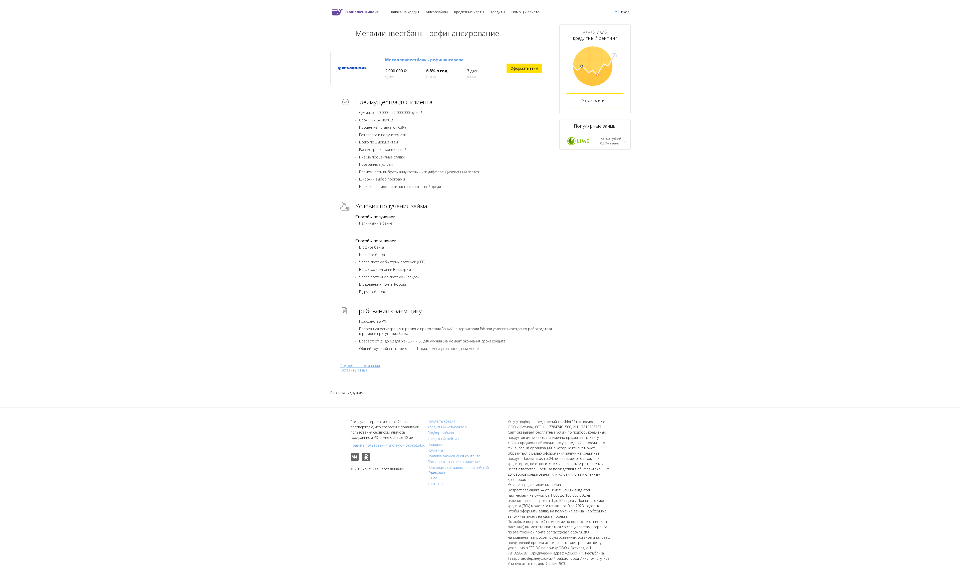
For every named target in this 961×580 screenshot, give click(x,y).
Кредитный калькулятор (447, 427)
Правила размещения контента (453, 456)
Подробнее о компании (360, 365)
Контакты (435, 484)
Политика (435, 450)
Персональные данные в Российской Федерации (458, 469)
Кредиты (497, 12)
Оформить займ (524, 68)
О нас (432, 478)
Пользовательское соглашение (453, 462)
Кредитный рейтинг (443, 439)
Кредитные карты (469, 12)
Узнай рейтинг (595, 100)
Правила (434, 444)
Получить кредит (441, 421)
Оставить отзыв (354, 370)
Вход (625, 12)
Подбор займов (440, 433)
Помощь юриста (525, 12)
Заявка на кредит (404, 12)
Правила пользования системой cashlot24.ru (387, 445)
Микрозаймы (437, 12)
